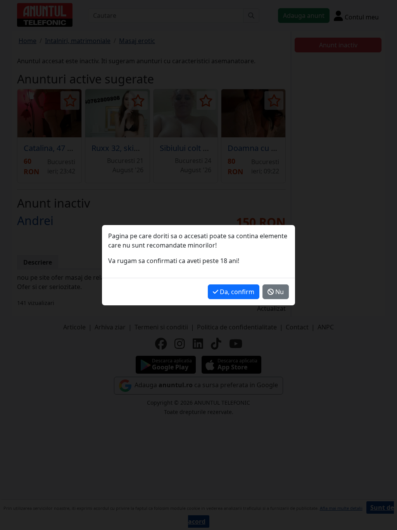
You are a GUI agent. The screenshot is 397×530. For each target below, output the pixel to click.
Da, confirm (236, 292)
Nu (279, 292)
